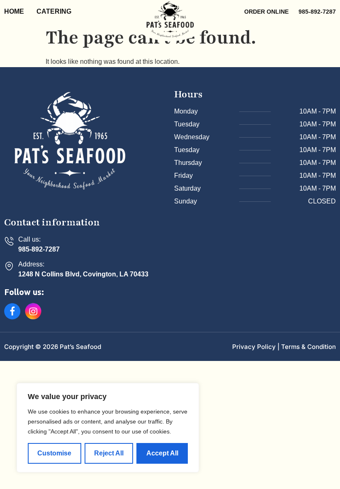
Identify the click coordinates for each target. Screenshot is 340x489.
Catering (53, 11)
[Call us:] (9, 241)
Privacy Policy (254, 347)
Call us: (29, 239)
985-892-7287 (39, 249)
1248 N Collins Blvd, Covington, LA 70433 (83, 274)
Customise (54, 453)
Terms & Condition (308, 347)
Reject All (109, 453)
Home (14, 11)
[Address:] (9, 266)
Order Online (267, 11)
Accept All (162, 453)
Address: (31, 264)
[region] (108, 427)
